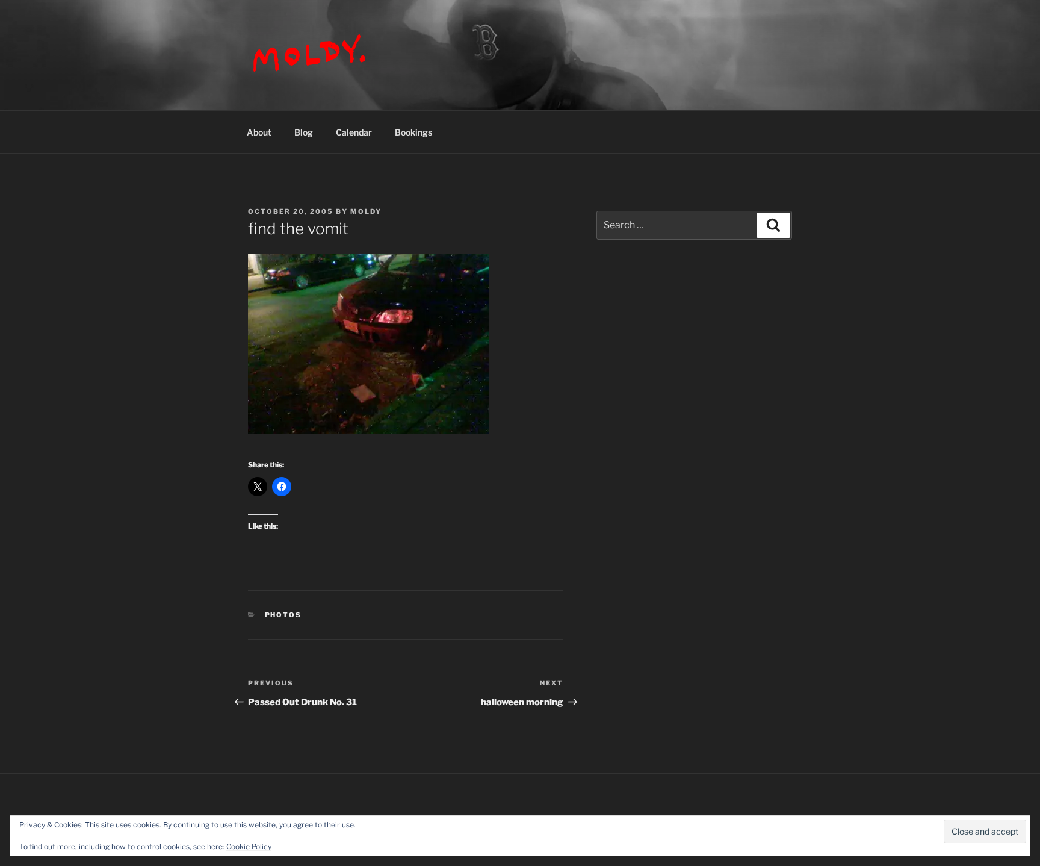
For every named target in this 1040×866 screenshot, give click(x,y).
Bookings (413, 132)
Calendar (354, 132)
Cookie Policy (248, 846)
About (259, 132)
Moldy (366, 211)
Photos (283, 615)
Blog (303, 132)
